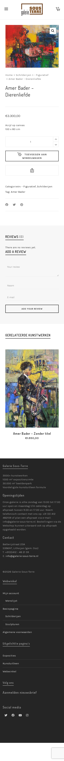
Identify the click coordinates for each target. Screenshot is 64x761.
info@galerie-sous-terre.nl (22, 556)
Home (9, 75)
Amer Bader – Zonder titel (32, 433)
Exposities (9, 655)
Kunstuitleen (11, 663)
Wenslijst (11, 600)
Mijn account (11, 593)
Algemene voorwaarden (17, 632)
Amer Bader (18, 191)
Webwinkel (9, 671)
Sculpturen (12, 624)
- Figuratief (41, 75)
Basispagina (10, 608)
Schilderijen (23, 75)
